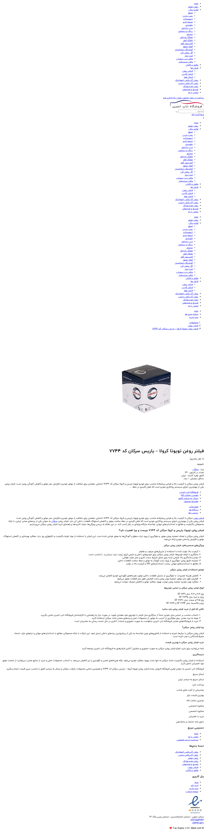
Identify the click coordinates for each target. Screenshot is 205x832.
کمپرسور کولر (186, 43)
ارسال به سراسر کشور (188, 498)
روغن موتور (193, 6)
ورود (196, 782)
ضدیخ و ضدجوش (190, 89)
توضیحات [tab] (193, 506)
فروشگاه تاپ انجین (188, 492)
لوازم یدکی (193, 9)
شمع (190, 12)
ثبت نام (194, 785)
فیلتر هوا (188, 77)
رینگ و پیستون (185, 31)
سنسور (189, 34)
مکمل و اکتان (192, 65)
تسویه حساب (192, 791)
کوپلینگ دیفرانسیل (184, 49)
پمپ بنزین (188, 16)
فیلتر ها (194, 68)
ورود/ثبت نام (198, 114)
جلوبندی (189, 25)
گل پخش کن (186, 52)
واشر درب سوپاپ (184, 58)
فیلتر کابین (187, 74)
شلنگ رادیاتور (186, 37)
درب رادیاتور (187, 28)
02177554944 (197, 819)
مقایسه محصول (191, 501)
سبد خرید (193, 788)
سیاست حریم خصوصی (187, 739)
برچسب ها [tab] (193, 512)
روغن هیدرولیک (190, 86)
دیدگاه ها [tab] (193, 509)
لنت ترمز (189, 55)
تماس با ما (193, 92)
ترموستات (188, 19)
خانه (196, 3)
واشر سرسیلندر (186, 62)
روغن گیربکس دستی (188, 83)
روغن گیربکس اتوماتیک (186, 80)
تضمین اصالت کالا (189, 495)
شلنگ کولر (188, 40)
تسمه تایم (188, 22)
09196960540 (198, 822)
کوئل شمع (188, 46)
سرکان (196, 469)
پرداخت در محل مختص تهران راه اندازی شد (183, 97)
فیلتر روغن (187, 71)
